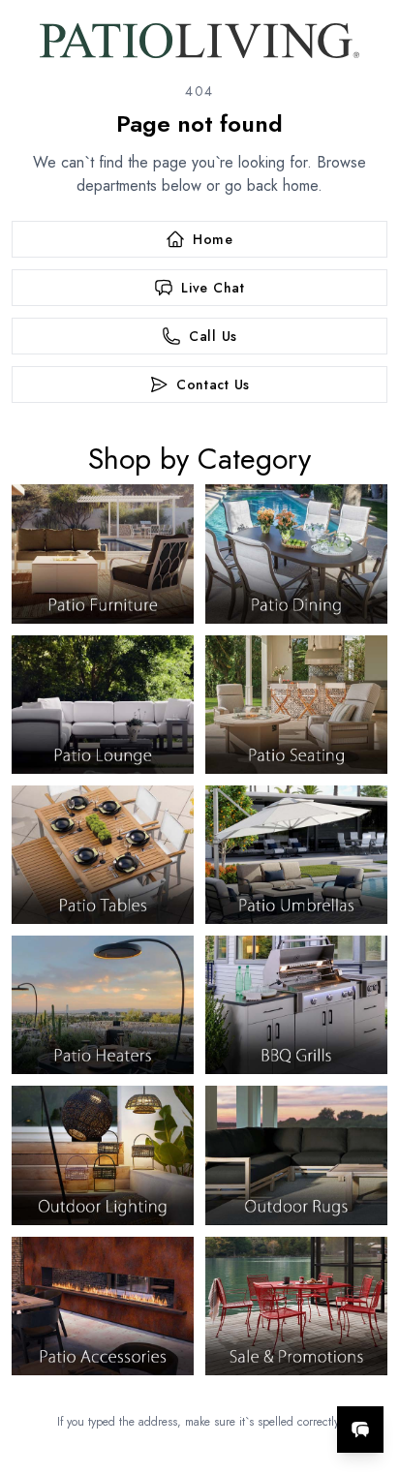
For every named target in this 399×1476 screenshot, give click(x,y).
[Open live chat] (360, 1429)
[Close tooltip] (368, 1370)
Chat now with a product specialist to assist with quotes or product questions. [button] (251, 1379)
